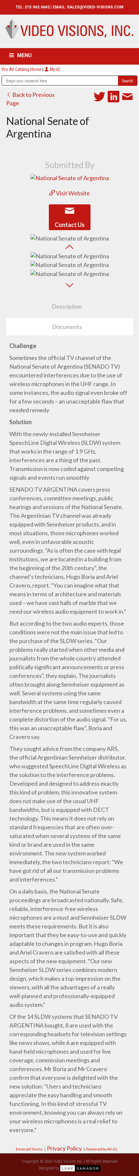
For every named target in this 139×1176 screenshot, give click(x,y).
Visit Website (72, 193)
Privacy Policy (64, 1148)
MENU (24, 55)
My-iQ (54, 69)
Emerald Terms (29, 1149)
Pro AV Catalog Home (22, 69)
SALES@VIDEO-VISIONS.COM (95, 7)
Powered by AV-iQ (101, 1149)
